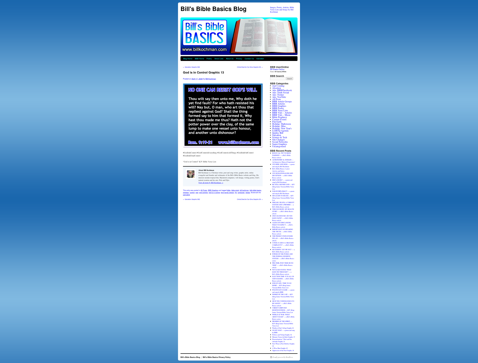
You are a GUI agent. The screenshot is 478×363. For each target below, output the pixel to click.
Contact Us (249, 58)
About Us (230, 58)
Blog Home (187, 58)
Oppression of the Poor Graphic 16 (283, 350)
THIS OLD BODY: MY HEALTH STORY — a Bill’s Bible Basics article (283, 211)
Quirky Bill (277, 132)
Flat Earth (277, 121)
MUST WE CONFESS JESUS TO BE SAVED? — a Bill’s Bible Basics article (283, 303)
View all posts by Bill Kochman (210, 182)
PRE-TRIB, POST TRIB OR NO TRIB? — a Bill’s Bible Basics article (282, 265)
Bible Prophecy (279, 117)
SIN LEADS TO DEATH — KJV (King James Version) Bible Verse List (283, 198)
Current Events (279, 119)
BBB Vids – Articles (282, 112)
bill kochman (244, 190)
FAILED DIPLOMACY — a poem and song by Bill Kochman (283, 192)
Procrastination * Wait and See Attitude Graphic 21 (282, 340)
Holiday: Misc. (279, 126)
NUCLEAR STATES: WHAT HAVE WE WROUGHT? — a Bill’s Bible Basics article (281, 272)
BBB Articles (278, 103)
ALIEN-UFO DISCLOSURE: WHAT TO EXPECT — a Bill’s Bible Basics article (282, 224)
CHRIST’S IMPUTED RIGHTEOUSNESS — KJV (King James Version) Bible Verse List (283, 310)
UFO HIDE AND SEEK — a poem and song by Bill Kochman (283, 165)
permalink (186, 195)
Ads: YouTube (279, 96)
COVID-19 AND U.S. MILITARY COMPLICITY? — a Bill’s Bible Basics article (283, 245)
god (197, 192)
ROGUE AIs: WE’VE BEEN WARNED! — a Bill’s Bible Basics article (281, 155)
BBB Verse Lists (280, 110)
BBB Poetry (278, 108)
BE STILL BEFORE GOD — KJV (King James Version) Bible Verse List (283, 186)
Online (277, 69)
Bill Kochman (211, 78)
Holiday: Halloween (281, 123)
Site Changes (278, 139)
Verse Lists (218, 58)
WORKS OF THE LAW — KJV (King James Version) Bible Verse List (283, 296)
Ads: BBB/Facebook (282, 90)
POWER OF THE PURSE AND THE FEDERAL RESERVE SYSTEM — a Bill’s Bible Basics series (283, 257)
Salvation (260, 58)
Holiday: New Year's (282, 128)
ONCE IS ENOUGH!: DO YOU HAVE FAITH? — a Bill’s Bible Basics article (282, 218)
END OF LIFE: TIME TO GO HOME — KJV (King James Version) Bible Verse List (281, 285)
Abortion (276, 87)
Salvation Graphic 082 (191, 67)
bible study (235, 190)
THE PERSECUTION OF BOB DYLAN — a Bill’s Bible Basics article (282, 238)
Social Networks (280, 141)
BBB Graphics (213, 190)
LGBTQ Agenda (280, 130)
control (192, 192)
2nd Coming (278, 85)
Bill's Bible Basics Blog (213, 8)
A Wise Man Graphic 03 (280, 348)
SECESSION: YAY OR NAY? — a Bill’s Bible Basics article (283, 250)
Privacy (239, 58)
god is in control (214, 192)
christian (186, 192)
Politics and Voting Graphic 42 (282, 335)
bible (228, 190)
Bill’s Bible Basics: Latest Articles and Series (281, 170)
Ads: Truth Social (280, 92)
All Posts (204, 190)
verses (247, 192)
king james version (227, 192)
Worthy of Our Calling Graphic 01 (283, 328)
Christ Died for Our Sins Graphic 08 (250, 67)
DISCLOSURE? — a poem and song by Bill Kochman (282, 181)
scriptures (241, 192)
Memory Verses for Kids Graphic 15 (283, 337)
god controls (203, 192)
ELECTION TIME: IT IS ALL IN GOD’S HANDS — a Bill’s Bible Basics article (283, 278)
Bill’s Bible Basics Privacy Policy (217, 357)
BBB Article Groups (282, 101)
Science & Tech (279, 137)
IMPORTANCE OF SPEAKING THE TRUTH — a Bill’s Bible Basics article (282, 231)
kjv (236, 192)
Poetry (209, 58)
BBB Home (199, 58)
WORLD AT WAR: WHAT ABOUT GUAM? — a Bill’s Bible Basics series (283, 316)
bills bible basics (255, 190)
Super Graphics (279, 144)
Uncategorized (279, 146)
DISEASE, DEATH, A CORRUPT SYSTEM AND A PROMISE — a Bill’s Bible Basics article (283, 204)
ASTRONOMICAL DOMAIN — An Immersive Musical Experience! (283, 161)
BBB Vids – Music (281, 114)
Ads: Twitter (278, 94)
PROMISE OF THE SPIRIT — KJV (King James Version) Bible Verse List (282, 323)
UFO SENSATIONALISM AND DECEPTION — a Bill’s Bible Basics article (282, 175)
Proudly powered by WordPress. (283, 357)
